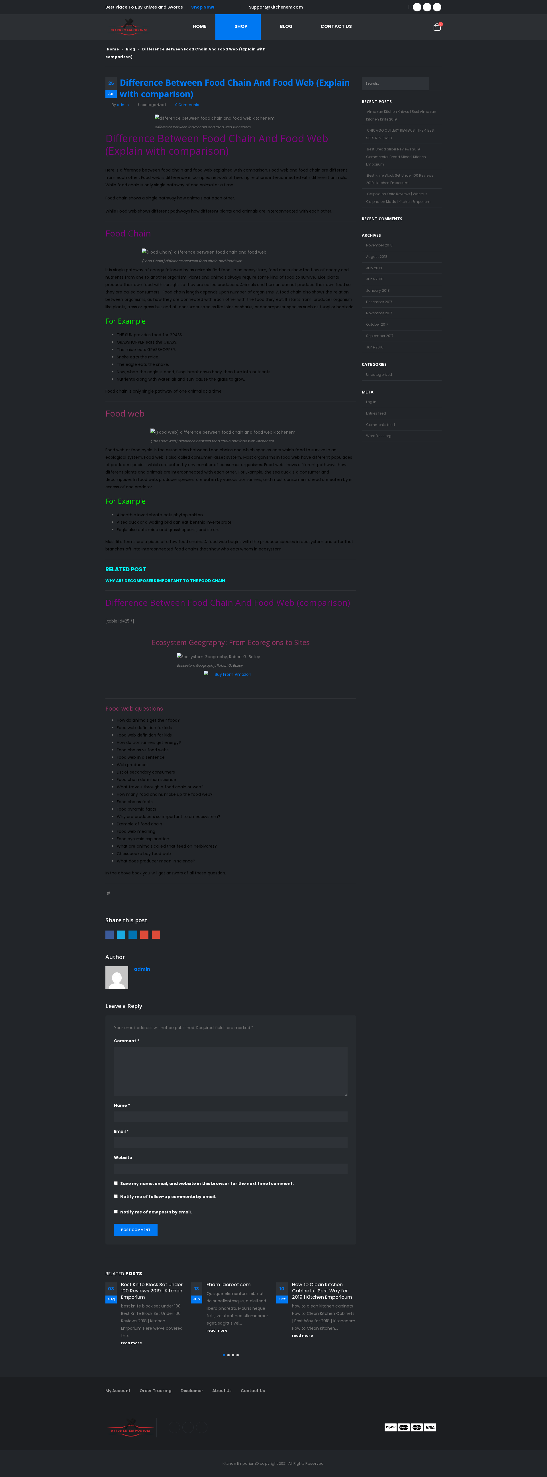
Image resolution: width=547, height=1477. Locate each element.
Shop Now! (203, 7)
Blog (286, 26)
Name (122, 1105)
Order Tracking (156, 1391)
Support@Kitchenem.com (276, 7)
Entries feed (376, 413)
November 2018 (379, 245)
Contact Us (336, 26)
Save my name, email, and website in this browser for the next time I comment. (207, 1183)
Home (200, 26)
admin (123, 104)
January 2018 (378, 290)
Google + (144, 935)
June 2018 (374, 279)
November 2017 (379, 313)
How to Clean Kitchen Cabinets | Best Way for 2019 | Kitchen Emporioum (322, 1290)
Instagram (201, 1427)
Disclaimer (192, 1391)
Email (156, 935)
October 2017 (377, 324)
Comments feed (380, 424)
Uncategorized (379, 374)
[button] (224, 1355)
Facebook (109, 935)
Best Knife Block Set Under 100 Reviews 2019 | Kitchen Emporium (152, 1290)
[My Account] (392, 27)
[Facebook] (417, 7)
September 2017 (379, 335)
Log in (371, 401)
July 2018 (374, 268)
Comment (126, 1041)
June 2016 (374, 347)
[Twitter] (427, 7)
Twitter (121, 935)
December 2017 (379, 301)
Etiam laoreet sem (229, 1284)
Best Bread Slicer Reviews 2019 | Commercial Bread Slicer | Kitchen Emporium (396, 157)
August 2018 (376, 256)
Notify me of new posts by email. (156, 1212)
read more (132, 1343)
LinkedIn (132, 935)
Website (123, 1157)
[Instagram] (437, 7)
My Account (117, 1391)
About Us (222, 1391)
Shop (240, 26)
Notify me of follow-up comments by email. (168, 1196)
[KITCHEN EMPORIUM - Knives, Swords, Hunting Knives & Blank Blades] (128, 27)
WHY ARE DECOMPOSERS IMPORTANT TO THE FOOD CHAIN (165, 581)
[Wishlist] (421, 27)
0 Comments (187, 104)
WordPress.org (378, 435)
